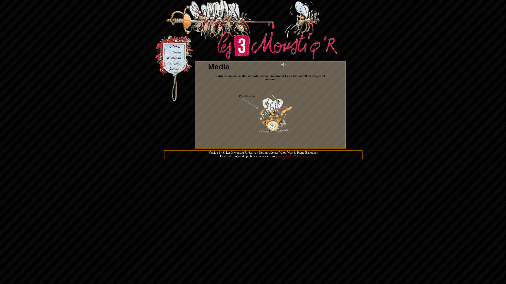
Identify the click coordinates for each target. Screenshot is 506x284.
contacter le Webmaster (292, 156)
